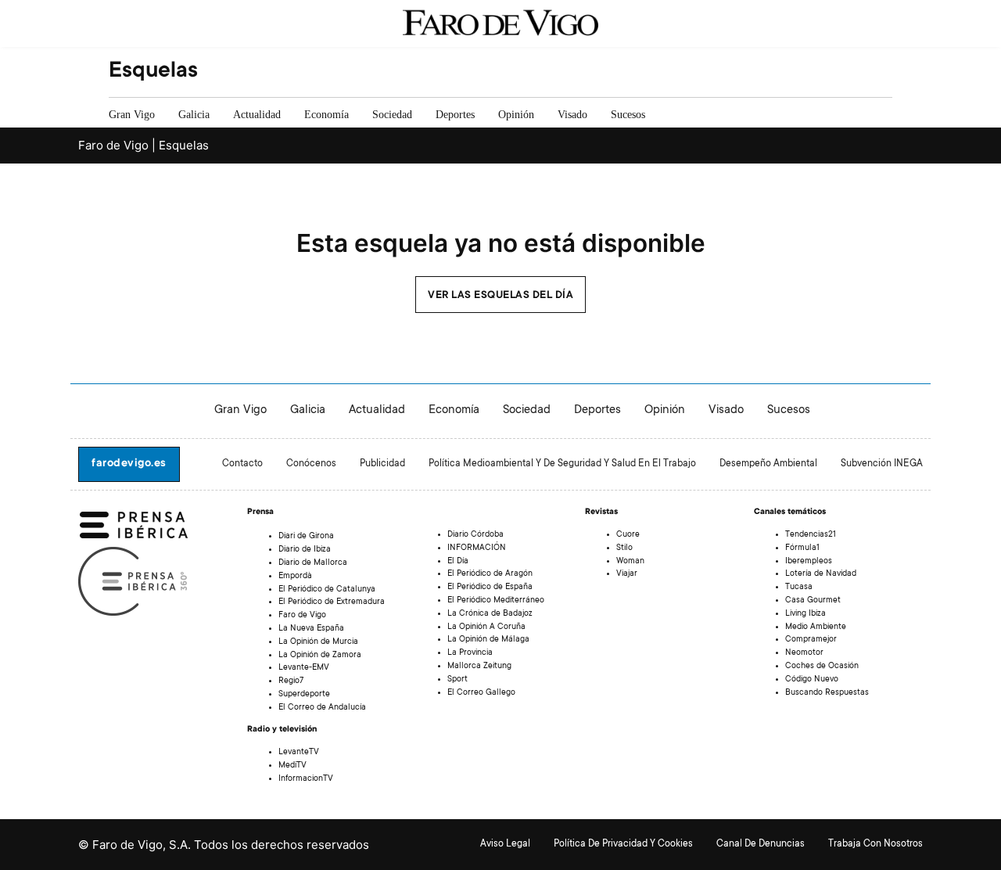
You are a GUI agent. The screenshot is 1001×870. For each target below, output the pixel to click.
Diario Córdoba (475, 535)
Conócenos (311, 463)
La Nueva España (311, 629)
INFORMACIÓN (476, 548)
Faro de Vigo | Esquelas (143, 145)
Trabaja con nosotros (875, 844)
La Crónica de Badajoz (490, 614)
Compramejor (811, 640)
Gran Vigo (132, 114)
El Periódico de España (490, 587)
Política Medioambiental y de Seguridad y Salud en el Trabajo (562, 463)
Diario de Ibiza (304, 550)
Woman (630, 561)
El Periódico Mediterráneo (495, 601)
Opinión (516, 114)
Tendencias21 (810, 535)
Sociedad (392, 114)
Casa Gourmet (813, 601)
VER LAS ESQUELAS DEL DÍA (500, 295)
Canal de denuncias (760, 844)
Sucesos (628, 114)
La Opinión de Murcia (318, 642)
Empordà (295, 576)
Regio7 (290, 681)
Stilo (624, 548)
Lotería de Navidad (820, 574)
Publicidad (382, 463)
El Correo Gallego (481, 693)
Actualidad (257, 114)
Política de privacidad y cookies (623, 844)
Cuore (628, 535)
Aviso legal (505, 844)
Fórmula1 (802, 548)
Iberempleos (808, 561)
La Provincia (470, 653)
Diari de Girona (306, 536)
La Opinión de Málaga (488, 640)
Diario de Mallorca (312, 563)
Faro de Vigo (302, 615)
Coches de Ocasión (822, 666)
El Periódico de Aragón (490, 574)
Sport (457, 680)
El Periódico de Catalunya (326, 590)
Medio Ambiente (815, 627)
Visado (572, 114)
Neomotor (804, 653)
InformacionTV (305, 779)
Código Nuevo (811, 680)
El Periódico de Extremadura (331, 602)
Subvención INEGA (882, 463)
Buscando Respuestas (827, 693)
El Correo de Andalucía (322, 708)
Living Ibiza (805, 614)
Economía (326, 114)
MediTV (292, 766)
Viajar (626, 574)
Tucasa (799, 587)
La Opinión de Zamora (319, 655)
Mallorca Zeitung (479, 666)
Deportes (455, 114)
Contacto (242, 463)
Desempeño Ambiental (768, 463)
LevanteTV (298, 752)
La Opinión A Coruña (486, 627)
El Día (457, 561)
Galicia (194, 114)
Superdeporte (304, 694)
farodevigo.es (129, 464)
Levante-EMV (303, 668)
